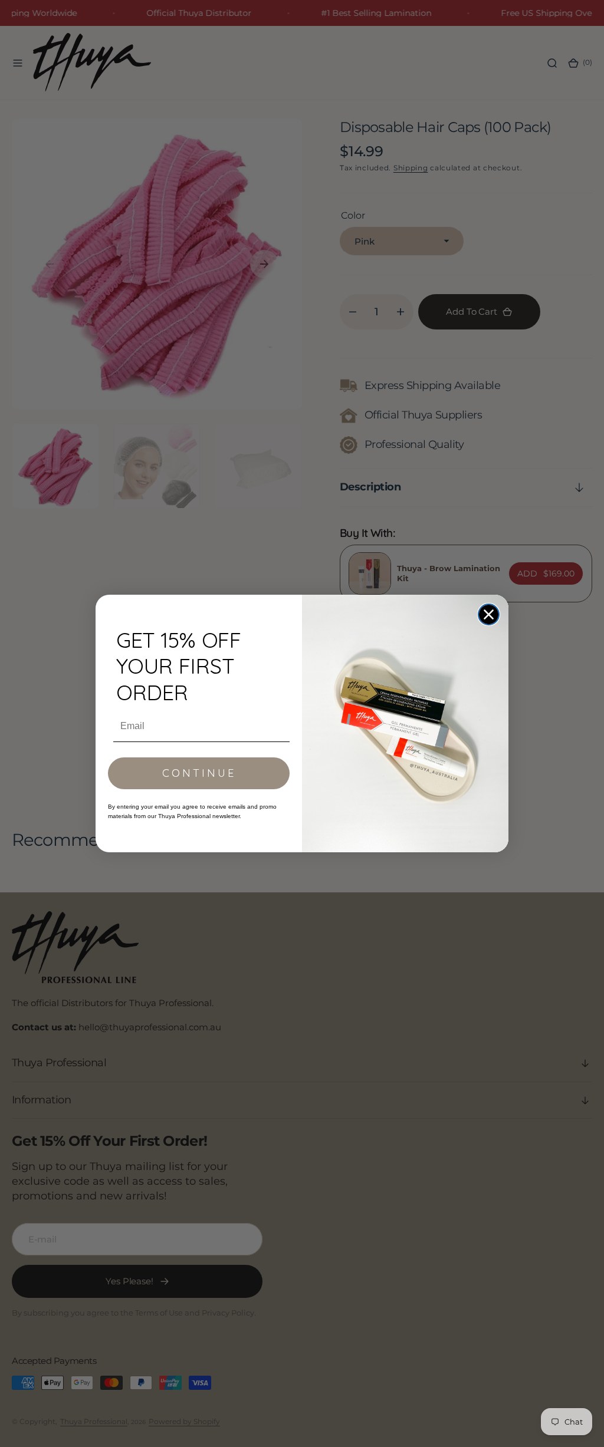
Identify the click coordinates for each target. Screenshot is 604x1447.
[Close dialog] (488, 614)
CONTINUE (199, 773)
